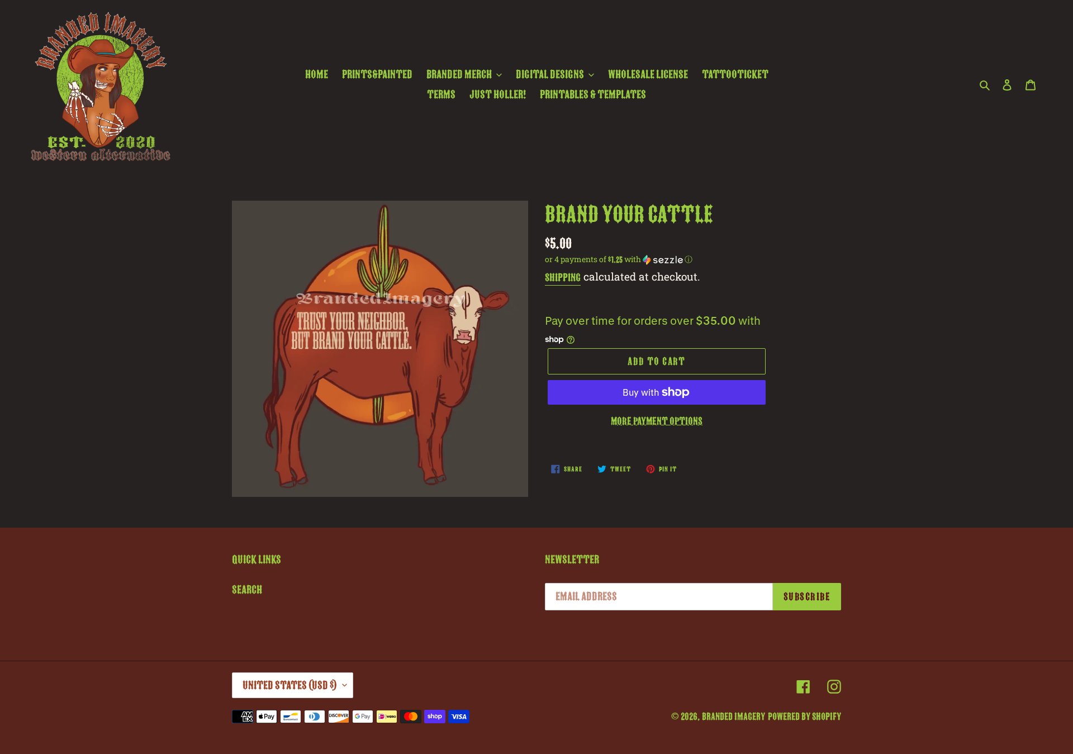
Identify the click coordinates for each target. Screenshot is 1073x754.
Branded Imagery (733, 716)
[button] (618, 259)
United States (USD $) (290, 685)
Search (247, 589)
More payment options (656, 421)
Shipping (563, 277)
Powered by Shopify (804, 716)
